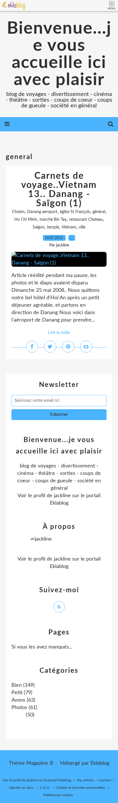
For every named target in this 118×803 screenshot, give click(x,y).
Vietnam (69, 227)
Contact (105, 780)
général (99, 212)
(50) (29, 715)
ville (82, 227)
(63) (23, 700)
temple (53, 227)
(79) (21, 692)
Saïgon (38, 227)
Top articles (85, 780)
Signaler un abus (22, 787)
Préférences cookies (58, 795)
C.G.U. (45, 787)
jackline (62, 495)
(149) (23, 685)
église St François (75, 212)
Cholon (18, 212)
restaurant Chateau (86, 220)
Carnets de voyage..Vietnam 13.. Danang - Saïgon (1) (59, 189)
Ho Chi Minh (25, 220)
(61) (24, 707)
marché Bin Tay (53, 220)
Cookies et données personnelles (80, 787)
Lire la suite (59, 332)
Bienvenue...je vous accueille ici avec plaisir (59, 54)
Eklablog (100, 763)
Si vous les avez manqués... (41, 647)
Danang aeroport (42, 212)
